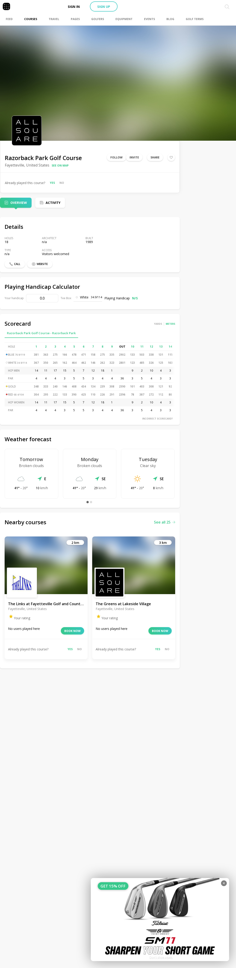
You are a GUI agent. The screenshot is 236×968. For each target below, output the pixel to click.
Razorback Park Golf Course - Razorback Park (41, 333)
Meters (170, 323)
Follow (116, 157)
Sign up (103, 6)
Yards (158, 323)
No (61, 183)
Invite (134, 157)
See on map (60, 165)
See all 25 (162, 522)
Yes (52, 183)
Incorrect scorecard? (157, 418)
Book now (72, 631)
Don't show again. (161, 957)
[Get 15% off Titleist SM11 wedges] (160, 919)
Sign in (74, 6)
